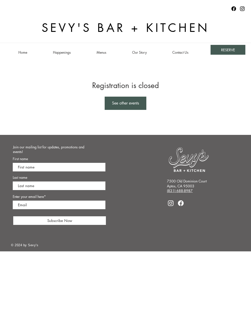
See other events (125, 103)
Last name (20, 177)
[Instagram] (242, 9)
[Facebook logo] (234, 9)
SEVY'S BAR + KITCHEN (126, 27)
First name (20, 159)
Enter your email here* (29, 196)
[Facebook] (181, 203)
